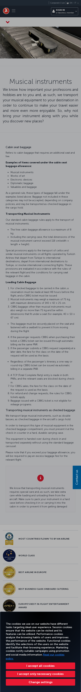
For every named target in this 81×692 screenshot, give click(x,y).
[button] (40, 682)
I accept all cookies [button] (40, 666)
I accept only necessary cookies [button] (40, 674)
